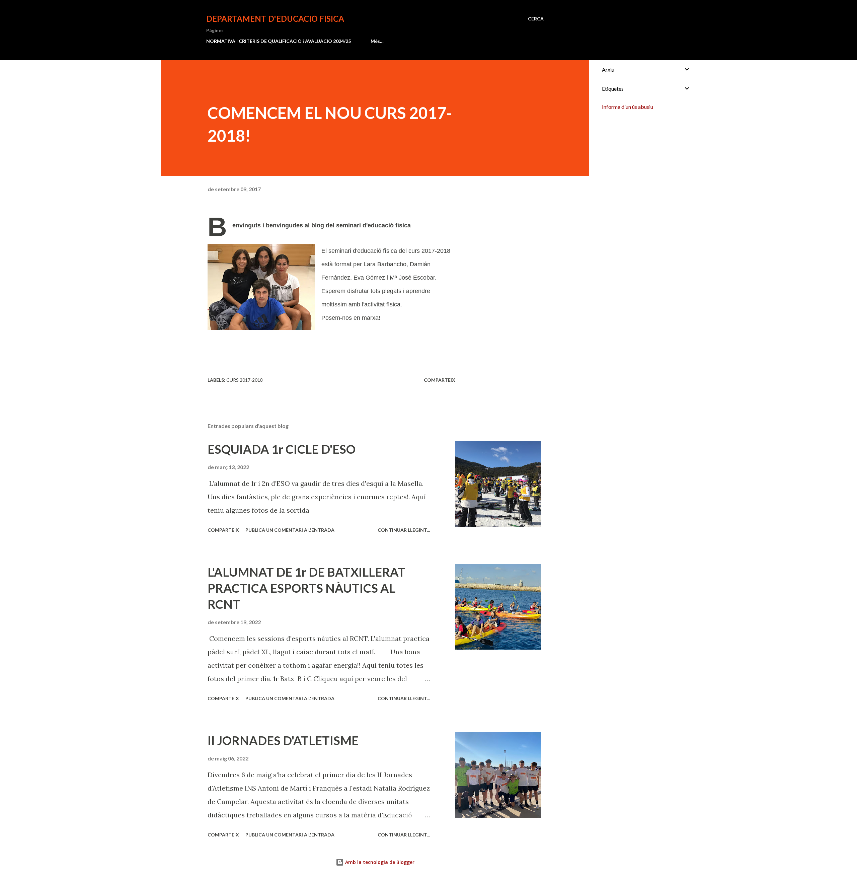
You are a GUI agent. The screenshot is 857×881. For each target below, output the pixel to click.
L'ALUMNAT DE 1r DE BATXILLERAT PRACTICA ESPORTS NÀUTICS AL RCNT (306, 588)
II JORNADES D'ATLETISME (283, 740)
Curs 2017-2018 (244, 380)
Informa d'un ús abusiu (627, 106)
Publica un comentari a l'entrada (289, 530)
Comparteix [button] (439, 380)
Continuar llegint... (404, 530)
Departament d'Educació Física (275, 18)
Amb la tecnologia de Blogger (379, 862)
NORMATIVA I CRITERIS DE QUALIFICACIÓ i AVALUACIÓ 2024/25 (278, 41)
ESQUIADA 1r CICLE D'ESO (282, 449)
